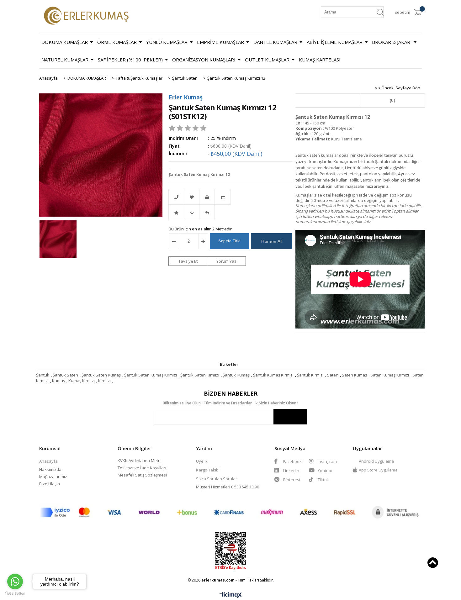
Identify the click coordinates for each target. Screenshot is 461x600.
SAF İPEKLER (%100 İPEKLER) (130, 59)
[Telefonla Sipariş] (176, 197)
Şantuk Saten (65, 375)
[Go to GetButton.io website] (15, 594)
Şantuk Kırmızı (310, 375)
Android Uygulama (376, 461)
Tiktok (323, 479)
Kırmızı (104, 380)
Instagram (327, 461)
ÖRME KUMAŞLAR (117, 42)
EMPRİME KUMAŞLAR (220, 42)
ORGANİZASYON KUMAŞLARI (204, 59)
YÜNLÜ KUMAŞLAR (167, 42)
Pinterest (291, 479)
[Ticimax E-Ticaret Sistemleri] (231, 595)
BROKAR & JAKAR (391, 42)
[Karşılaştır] (230, 197)
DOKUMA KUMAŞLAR (64, 42)
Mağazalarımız (53, 476)
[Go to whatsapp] (15, 581)
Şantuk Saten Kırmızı (199, 375)
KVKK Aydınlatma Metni (140, 460)
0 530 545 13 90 (245, 487)
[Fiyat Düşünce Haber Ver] (191, 212)
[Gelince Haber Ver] (207, 212)
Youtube (325, 470)
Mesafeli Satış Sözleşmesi (142, 475)
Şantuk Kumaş (236, 375)
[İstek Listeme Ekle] (207, 197)
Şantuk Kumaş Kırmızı (273, 375)
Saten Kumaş (354, 375)
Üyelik (202, 461)
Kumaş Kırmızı (81, 380)
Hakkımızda (50, 469)
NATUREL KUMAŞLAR (64, 59)
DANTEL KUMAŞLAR (275, 42)
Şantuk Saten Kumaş (101, 375)
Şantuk (42, 375)
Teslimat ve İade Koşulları (142, 468)
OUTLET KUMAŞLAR (267, 59)
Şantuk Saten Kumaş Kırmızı (150, 375)
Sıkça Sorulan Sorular (216, 479)
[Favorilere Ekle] (191, 197)
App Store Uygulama (378, 470)
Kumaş (58, 380)
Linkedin (290, 470)
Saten (332, 375)
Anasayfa (48, 461)
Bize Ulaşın (49, 484)
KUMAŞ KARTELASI (320, 59)
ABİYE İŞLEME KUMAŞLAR (335, 42)
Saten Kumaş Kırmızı (389, 375)
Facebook (292, 461)
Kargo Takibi (208, 470)
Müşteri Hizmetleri (213, 487)
